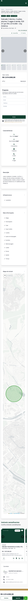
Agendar (18, 598)
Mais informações (8, 213)
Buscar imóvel (9, 9)
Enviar (14, 117)
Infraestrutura (7, 195)
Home (2, 9)
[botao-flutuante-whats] (25, 598)
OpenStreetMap (17, 513)
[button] (2, 50)
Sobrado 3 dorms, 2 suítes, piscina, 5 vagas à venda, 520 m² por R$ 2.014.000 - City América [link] (13, 12)
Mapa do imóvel (8, 271)
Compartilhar (15, 33)
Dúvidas (6, 598)
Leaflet (10, 513)
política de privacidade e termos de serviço (13, 122)
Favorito (24, 33)
